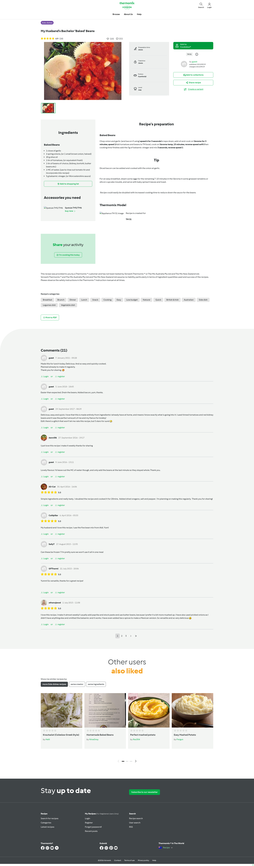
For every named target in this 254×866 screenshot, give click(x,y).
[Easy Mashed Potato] (192, 710)
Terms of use (129, 860)
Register (89, 822)
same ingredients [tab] (96, 684)
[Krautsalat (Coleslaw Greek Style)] (61, 710)
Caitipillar (53, 515)
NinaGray (93, 739)
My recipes (102, 813)
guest (194, 61)
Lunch (84, 300)
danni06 (53, 437)
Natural (146, 300)
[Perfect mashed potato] (149, 710)
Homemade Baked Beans (100, 734)
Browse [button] (116, 14)
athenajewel (55, 602)
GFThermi (53, 568)
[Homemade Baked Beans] (105, 710)
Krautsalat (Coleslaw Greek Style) (61, 734)
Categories (46, 822)
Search (132, 813)
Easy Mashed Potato (185, 734)
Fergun (180, 739)
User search (134, 822)
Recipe (44, 813)
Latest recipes (47, 827)
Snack (95, 300)
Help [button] (139, 14)
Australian (189, 300)
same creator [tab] (77, 684)
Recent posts (91, 831)
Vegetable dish (68, 305)
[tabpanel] (127, 728)
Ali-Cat (52, 486)
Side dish (203, 300)
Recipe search (136, 818)
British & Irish (172, 300)
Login (87, 818)
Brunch (60, 300)
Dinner (73, 300)
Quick (158, 300)
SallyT (52, 544)
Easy (119, 300)
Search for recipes (49, 818)
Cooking (107, 300)
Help (154, 860)
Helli (48, 739)
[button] (201, 5)
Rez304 (136, 739)
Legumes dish (49, 305)
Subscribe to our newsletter (144, 792)
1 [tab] (123, 761)
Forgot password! (93, 827)
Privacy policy (143, 860)
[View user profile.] (184, 64)
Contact (117, 860)
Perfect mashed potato (142, 734)
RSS (131, 827)
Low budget (132, 300)
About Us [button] (128, 14)
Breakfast (47, 300)
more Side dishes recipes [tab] (54, 684)
